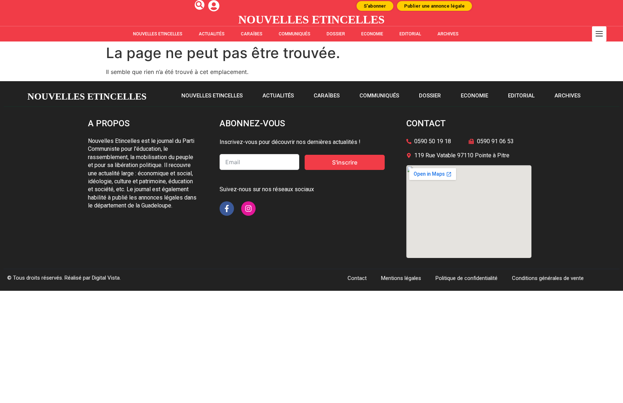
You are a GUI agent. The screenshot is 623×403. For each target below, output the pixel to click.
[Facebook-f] (227, 208)
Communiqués (294, 33)
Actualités (212, 33)
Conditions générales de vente (548, 278)
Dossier (336, 33)
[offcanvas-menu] (599, 33)
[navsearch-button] (199, 5)
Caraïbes (251, 33)
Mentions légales (401, 278)
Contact (357, 278)
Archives (448, 33)
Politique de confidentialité (467, 278)
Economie (372, 33)
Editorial (410, 33)
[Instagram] (248, 208)
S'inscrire (344, 162)
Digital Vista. (106, 278)
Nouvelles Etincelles (157, 33)
